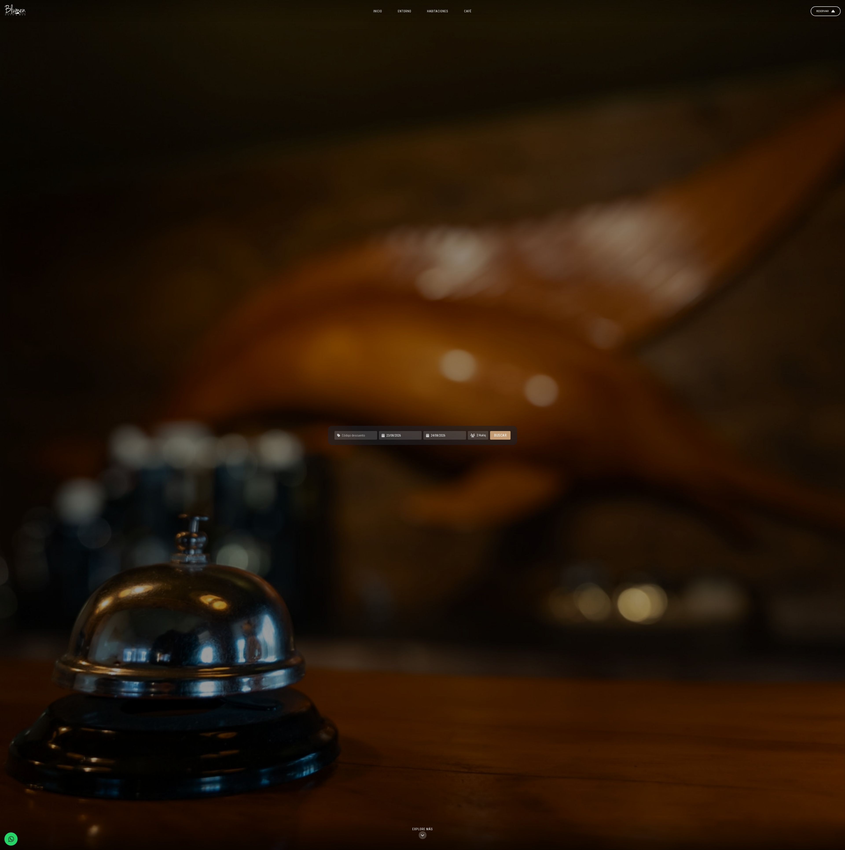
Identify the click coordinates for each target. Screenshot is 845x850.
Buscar (500, 435)
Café (468, 11)
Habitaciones (437, 11)
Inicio (377, 11)
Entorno (404, 11)
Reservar (822, 11)
